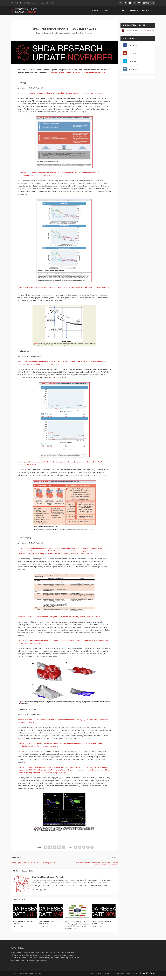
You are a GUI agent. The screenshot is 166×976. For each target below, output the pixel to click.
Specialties (119, 11)
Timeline (98, 973)
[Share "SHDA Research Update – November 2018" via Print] (63, 847)
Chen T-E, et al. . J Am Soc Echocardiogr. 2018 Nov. (64, 770)
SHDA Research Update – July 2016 (23, 922)
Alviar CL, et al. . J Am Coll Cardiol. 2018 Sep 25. (60, 93)
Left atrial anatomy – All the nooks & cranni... (38, 3)
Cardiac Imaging (78, 72)
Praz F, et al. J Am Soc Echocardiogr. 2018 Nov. (62, 551)
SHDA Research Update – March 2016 (49, 922)
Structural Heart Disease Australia (56, 33)
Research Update (76, 33)
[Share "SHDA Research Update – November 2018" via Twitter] (50, 847)
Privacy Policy (107, 973)
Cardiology (52, 72)
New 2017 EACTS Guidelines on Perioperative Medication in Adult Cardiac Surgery (77, 924)
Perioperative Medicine (95, 72)
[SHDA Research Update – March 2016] (51, 911)
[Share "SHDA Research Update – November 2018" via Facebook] (45, 847)
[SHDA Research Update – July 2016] (25, 911)
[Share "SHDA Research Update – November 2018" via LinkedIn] (54, 847)
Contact (128, 973)
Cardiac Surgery (64, 72)
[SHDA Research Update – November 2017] (104, 911)
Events (105, 11)
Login (135, 973)
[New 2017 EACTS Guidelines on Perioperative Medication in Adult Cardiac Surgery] (77, 911)
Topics (133, 11)
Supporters (148, 11)
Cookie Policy (119, 973)
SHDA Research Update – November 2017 (102, 922)
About (95, 11)
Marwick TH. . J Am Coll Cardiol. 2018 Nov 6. (59, 617)
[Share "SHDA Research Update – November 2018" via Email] (59, 847)
